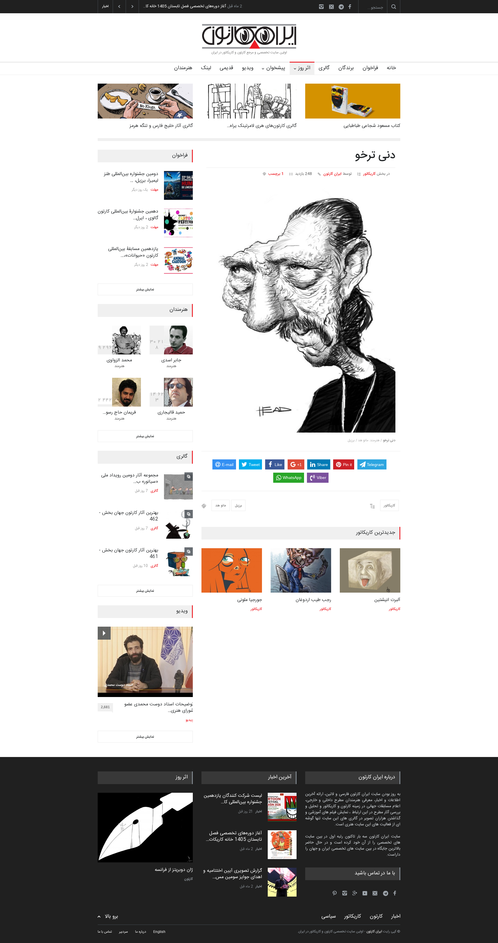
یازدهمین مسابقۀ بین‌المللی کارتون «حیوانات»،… (133, 252)
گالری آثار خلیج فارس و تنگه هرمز (161, 126)
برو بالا (111, 916)
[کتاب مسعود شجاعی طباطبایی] (352, 101)
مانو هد (220, 505)
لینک (206, 68)
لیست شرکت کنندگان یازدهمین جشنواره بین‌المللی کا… (233, 799)
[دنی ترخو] (300, 309)
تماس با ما (105, 932)
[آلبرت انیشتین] (370, 570)
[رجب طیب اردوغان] (301, 570)
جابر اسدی (171, 360)
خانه (391, 68)
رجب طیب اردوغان (313, 600)
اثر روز (304, 68)
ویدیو (247, 68)
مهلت (154, 190)
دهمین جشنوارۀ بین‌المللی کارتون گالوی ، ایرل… (128, 215)
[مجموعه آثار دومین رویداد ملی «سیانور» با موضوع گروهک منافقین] (178, 486)
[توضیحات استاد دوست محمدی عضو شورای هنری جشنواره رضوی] (146, 662)
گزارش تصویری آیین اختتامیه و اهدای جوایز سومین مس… (232, 874)
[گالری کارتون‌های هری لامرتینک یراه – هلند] (249, 101)
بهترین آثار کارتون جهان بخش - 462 (128, 516)
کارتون (188, 879)
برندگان (346, 68)
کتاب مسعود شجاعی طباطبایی (372, 126)
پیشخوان (275, 68)
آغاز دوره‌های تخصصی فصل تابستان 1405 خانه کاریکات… (234, 836)
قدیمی (226, 68)
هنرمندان (183, 68)
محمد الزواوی (119, 360)
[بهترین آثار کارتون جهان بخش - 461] (178, 561)
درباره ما (140, 932)
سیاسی (328, 916)
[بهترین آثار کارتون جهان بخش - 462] (178, 524)
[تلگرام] (343, 7)
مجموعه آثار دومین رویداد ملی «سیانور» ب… (129, 479)
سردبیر (123, 932)
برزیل (238, 505)
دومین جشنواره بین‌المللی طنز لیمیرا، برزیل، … (131, 177)
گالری (324, 68)
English (159, 932)
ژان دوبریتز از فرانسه (174, 870)
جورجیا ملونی (249, 600)
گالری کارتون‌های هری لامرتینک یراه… (262, 126)
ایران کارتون (332, 174)
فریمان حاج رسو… (119, 412)
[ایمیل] (331, 6)
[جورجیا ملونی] (231, 570)
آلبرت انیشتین (387, 600)
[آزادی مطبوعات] (145, 828)
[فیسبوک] (349, 6)
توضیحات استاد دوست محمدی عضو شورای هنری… (159, 707)
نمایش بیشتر (145, 289)
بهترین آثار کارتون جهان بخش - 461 (128, 553)
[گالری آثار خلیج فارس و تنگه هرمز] (145, 101)
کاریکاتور (369, 174)
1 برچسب (276, 174)
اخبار (259, 811)
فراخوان (370, 68)
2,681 (105, 707)
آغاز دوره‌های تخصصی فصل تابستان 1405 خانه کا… (184, 6)
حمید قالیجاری (171, 412)
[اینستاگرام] (321, 6)
